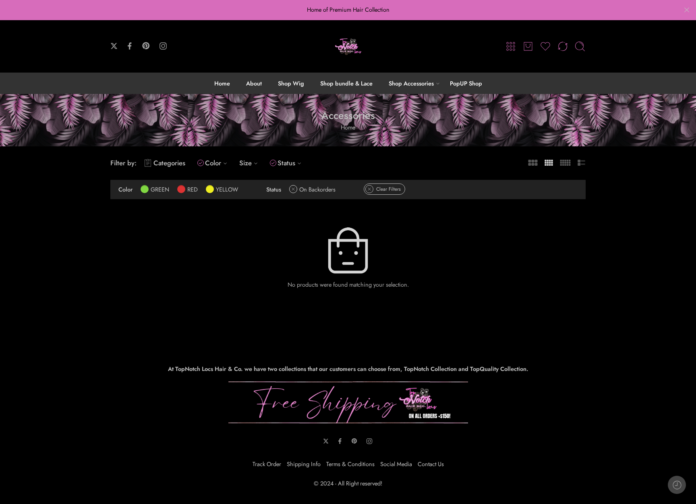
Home (222, 83)
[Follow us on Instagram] (163, 46)
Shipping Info (304, 464)
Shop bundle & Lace (346, 83)
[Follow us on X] (114, 46)
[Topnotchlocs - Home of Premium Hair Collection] (348, 46)
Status (286, 163)
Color (213, 163)
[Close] (686, 10)
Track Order (267, 464)
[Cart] (528, 46)
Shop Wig (291, 83)
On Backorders (317, 189)
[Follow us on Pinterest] (146, 46)
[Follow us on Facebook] (130, 46)
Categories (169, 163)
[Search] (580, 46)
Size (245, 163)
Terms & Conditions (350, 464)
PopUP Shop (466, 83)
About (254, 83)
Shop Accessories (411, 83)
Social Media (396, 464)
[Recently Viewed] (677, 485)
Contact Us (431, 464)
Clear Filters (388, 189)
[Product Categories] (510, 46)
